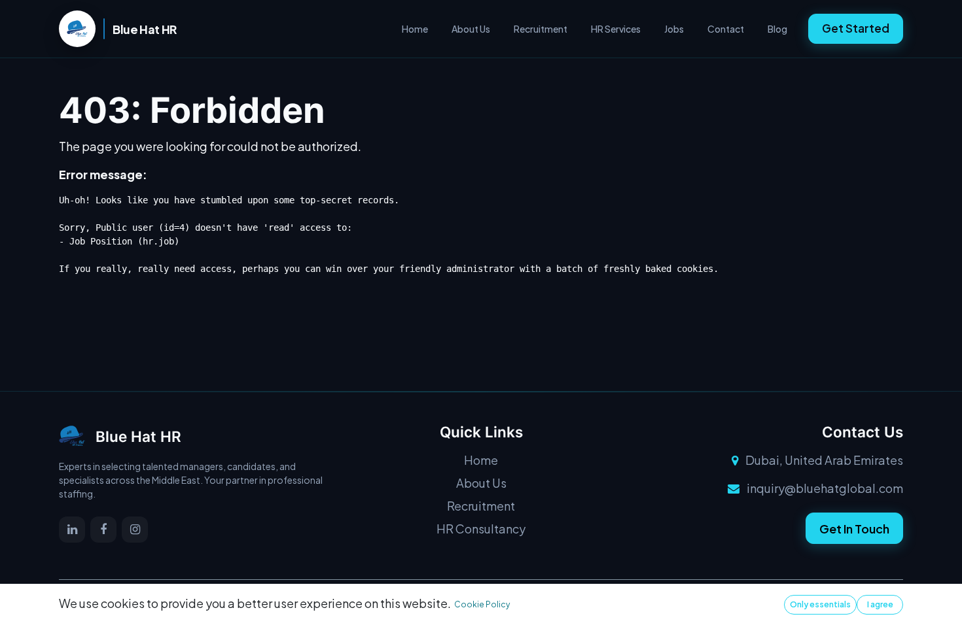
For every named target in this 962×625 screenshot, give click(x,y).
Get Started (855, 28)
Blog (777, 29)
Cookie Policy (482, 604)
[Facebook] (103, 529)
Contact (725, 29)
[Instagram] (135, 529)
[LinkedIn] (72, 529)
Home (415, 29)
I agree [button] (880, 604)
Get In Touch (854, 528)
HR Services (616, 29)
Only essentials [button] (820, 604)
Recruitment (540, 29)
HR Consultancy (481, 528)
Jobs (674, 29)
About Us (471, 29)
